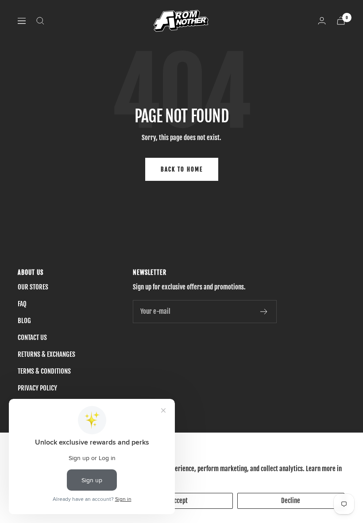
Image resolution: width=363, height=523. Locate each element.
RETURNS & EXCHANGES (46, 354)
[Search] (40, 21)
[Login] (322, 20)
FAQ (22, 304)
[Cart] (340, 20)
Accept (179, 500)
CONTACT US (32, 337)
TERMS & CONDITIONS (44, 371)
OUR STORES (33, 287)
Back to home (182, 169)
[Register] (264, 311)
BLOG (24, 320)
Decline (290, 500)
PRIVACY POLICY (37, 388)
